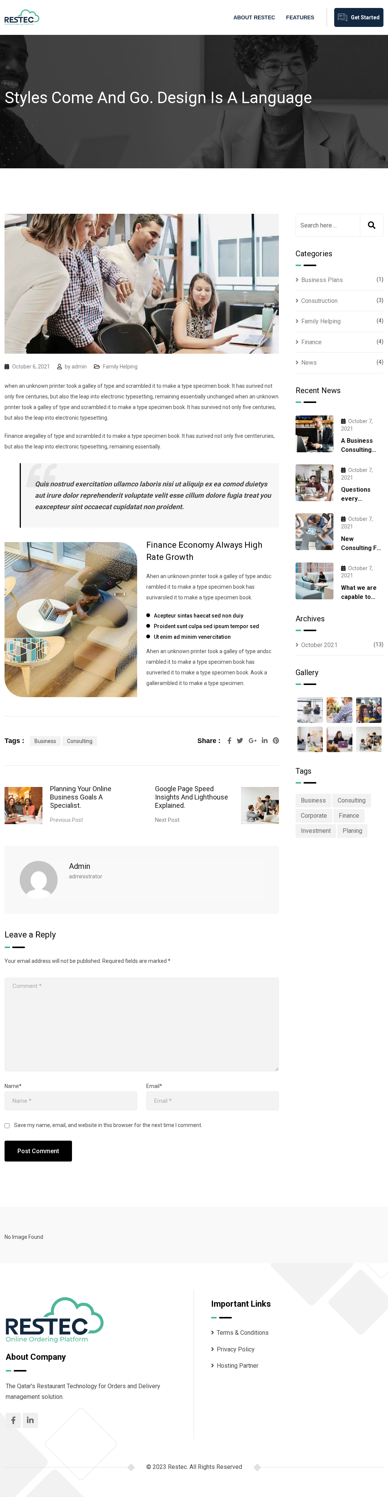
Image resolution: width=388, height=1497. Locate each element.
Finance (311, 342)
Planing (352, 830)
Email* (154, 1086)
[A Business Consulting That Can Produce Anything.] (314, 433)
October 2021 (319, 645)
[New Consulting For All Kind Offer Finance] (314, 531)
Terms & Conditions (243, 1332)
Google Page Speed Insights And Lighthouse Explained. (191, 797)
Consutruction (319, 300)
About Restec (254, 17)
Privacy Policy (236, 1349)
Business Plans (322, 280)
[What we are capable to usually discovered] (314, 581)
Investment (316, 830)
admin (79, 367)
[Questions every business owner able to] (314, 482)
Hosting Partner (237, 1365)
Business (45, 741)
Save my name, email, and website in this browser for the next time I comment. (108, 1125)
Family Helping (120, 367)
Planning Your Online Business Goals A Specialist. (80, 797)
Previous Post (66, 820)
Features (300, 17)
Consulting (79, 741)
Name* (13, 1086)
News (309, 362)
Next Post (167, 820)
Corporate (314, 815)
